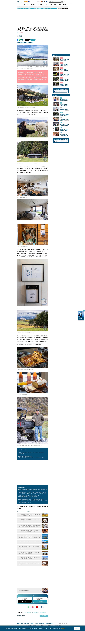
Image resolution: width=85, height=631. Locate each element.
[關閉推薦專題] (84, 310)
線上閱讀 (44, 616)
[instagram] (64, 623)
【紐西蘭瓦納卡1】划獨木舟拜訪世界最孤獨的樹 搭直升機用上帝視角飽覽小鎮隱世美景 (29, 558)
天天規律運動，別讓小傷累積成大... (64, 120)
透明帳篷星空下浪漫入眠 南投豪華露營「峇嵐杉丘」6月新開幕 (29, 563)
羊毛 (32, 42)
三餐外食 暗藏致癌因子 (64, 109)
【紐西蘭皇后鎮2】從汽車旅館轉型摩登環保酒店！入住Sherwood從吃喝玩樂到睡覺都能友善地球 (29, 531)
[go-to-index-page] (20, 2)
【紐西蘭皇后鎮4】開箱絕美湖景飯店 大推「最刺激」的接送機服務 (29, 520)
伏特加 (29, 42)
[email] (66, 623)
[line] (59, 623)
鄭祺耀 (20, 36)
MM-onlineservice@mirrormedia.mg (33, 625)
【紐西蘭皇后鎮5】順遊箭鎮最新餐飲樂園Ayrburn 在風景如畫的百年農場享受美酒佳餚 (29, 515)
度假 (26, 42)
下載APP (36, 623)
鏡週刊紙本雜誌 (28, 612)
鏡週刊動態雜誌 (35, 612)
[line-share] (20, 40)
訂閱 (39, 607)
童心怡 (20, 35)
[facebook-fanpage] (62, 623)
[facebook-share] (17, 40)
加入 (30, 607)
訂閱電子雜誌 (26, 623)
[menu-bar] (66, 1)
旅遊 (18, 42)
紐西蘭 (23, 42)
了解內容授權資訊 (42, 612)
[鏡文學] (43, 1)
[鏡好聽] (38, 1)
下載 (43, 607)
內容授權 (31, 623)
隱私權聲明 (63, 628)
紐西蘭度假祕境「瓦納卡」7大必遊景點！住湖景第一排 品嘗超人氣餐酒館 (29, 547)
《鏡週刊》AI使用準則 (49, 623)
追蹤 (34, 607)
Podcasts (59, 8)
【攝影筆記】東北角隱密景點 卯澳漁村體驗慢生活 (29, 542)
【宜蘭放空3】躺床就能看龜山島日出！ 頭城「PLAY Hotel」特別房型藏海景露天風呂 (29, 553)
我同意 (77, 628)
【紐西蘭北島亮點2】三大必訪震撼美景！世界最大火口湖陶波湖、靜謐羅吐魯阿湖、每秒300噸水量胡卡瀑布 (29, 536)
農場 (20, 42)
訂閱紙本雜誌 (65, 8)
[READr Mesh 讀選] (47, 1)
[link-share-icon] (22, 40)
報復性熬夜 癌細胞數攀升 (24, 590)
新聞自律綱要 (41, 623)
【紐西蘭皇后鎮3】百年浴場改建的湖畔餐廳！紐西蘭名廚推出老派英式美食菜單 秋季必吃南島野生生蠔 (29, 526)
